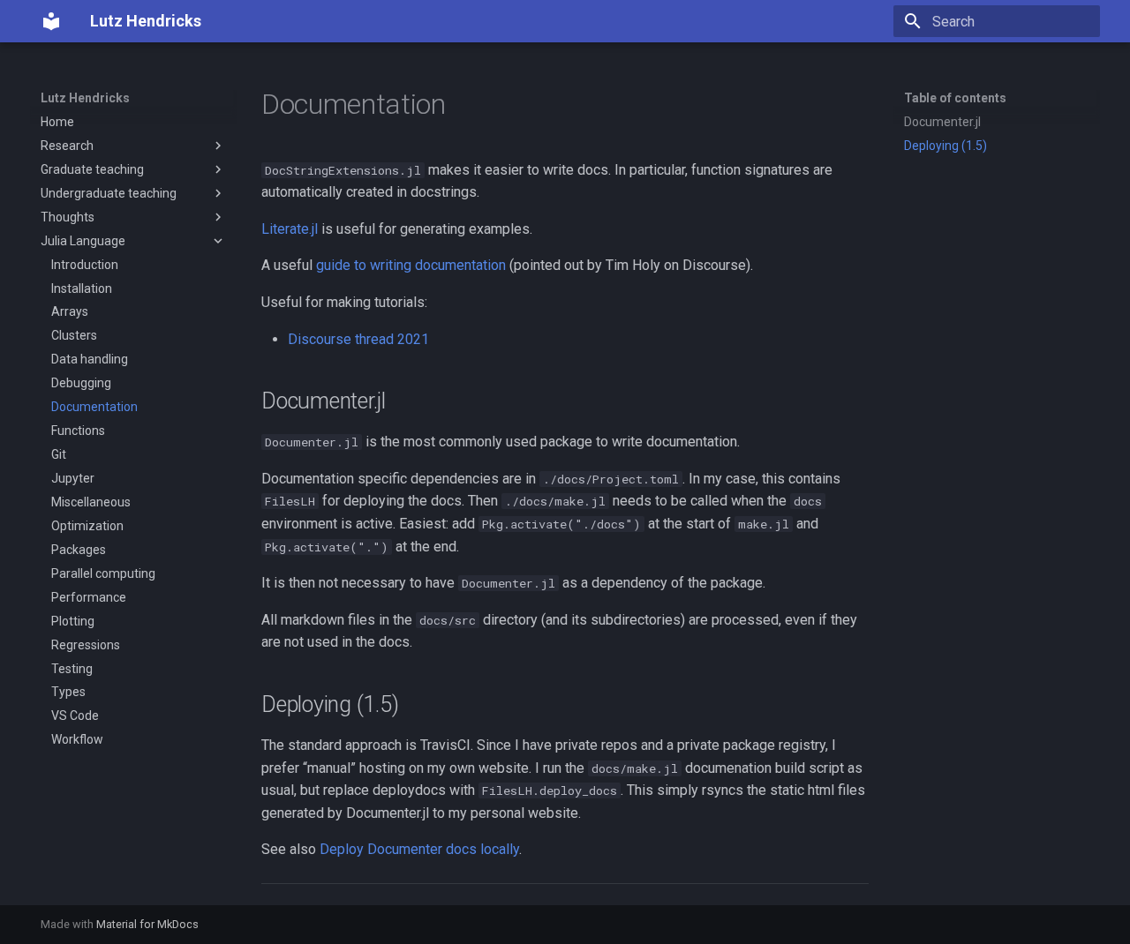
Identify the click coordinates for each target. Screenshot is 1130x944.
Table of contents (955, 98)
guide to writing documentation (411, 265)
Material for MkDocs (147, 924)
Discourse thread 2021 (358, 339)
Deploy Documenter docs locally (419, 849)
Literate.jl (289, 229)
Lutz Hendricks (85, 98)
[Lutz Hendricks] (51, 21)
